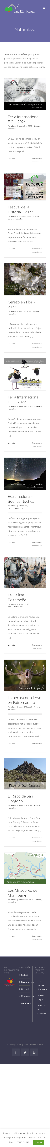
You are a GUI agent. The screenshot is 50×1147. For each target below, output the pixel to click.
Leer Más (11, 158)
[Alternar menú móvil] (44, 7)
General (37, 126)
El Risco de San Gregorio (20, 798)
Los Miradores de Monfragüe (22, 893)
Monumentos (25, 996)
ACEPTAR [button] (38, 1142)
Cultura (36, 216)
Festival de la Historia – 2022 (20, 209)
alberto (13, 126)
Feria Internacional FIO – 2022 (23, 399)
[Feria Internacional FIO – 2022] (25, 374)
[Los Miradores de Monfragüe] (25, 868)
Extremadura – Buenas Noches (21, 499)
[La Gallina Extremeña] (25, 572)
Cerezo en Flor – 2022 (21, 304)
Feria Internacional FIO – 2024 (23, 119)
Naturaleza (12, 128)
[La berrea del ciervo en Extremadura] (25, 675)
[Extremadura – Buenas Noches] (25, 474)
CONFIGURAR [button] (23, 1142)
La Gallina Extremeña (17, 597)
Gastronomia (25, 982)
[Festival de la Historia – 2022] (25, 186)
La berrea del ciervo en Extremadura (24, 700)
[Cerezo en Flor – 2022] (25, 279)
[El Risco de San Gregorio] (25, 773)
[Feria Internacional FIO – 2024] (25, 94)
